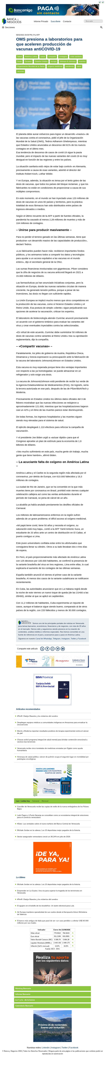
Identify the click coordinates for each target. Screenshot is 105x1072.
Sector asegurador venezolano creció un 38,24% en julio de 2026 (43, 837)
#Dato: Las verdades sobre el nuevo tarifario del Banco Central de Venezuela (48, 824)
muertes (82, 61)
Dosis (19, 61)
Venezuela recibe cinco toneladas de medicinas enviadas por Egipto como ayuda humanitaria (50, 749)
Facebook (82, 639)
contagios (63, 57)
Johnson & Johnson (68, 61)
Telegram (56, 639)
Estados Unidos (41, 61)
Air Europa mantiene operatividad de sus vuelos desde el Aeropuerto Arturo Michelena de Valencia (52, 913)
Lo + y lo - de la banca (25, 1000)
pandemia (70, 66)
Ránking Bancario (23, 988)
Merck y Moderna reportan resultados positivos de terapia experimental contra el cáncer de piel (53, 732)
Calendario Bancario (24, 1006)
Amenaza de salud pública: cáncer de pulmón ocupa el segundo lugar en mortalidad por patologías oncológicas (53, 758)
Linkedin (46, 1048)
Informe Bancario (22, 994)
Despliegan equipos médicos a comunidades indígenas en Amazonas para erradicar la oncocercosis (52, 723)
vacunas (20, 71)
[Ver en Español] (103, 2)
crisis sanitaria (76, 57)
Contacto (67, 21)
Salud (19, 57)
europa (53, 61)
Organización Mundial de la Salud (30, 66)
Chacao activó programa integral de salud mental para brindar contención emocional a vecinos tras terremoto (52, 741)
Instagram (65, 639)
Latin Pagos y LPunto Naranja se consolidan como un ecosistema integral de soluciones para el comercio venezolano (52, 816)
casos (42, 57)
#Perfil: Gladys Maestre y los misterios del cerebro (37, 716)
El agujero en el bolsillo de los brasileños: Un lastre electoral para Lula (45, 906)
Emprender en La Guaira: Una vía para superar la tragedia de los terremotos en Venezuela (49, 892)
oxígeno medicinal (55, 66)
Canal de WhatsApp (44, 639)
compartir (52, 57)
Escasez (28, 61)
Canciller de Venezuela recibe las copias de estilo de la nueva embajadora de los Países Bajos (53, 808)
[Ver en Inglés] (100, 2)
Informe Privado (41, 21)
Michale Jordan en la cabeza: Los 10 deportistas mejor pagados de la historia (48, 830)
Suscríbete (55, 21)
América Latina (31, 57)
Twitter (73, 639)
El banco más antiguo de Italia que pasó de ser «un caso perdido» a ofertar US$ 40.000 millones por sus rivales (52, 922)
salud (79, 66)
